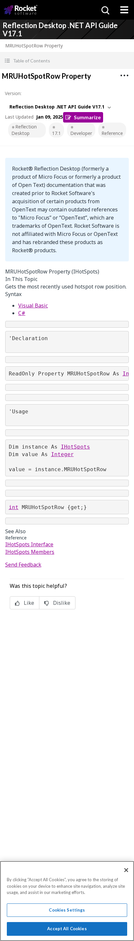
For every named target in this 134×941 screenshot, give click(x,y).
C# (21, 313)
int (14, 507)
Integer (62, 454)
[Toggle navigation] (124, 10)
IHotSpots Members (29, 551)
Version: (13, 93)
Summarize (87, 117)
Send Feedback (23, 564)
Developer (81, 133)
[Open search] (104, 10)
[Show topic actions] (124, 75)
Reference (112, 133)
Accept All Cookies (67, 928)
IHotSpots (75, 447)
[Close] (126, 870)
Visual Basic (33, 305)
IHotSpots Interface (29, 544)
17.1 (56, 133)
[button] (67, 60)
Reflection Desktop (24, 130)
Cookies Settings (67, 910)
